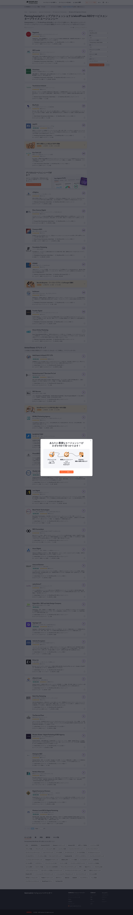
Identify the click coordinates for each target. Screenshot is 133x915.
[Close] (90, 440)
